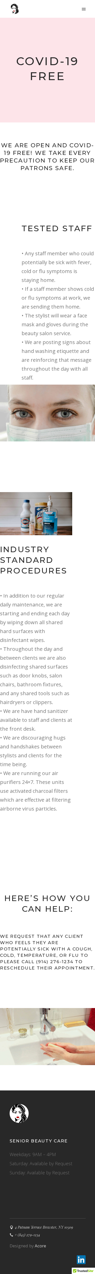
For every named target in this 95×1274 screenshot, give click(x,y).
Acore (40, 1246)
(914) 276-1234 (54, 961)
